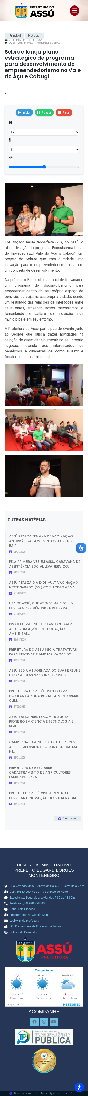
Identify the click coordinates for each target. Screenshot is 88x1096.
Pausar (46, 112)
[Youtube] (54, 1022)
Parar (66, 112)
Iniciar (27, 112)
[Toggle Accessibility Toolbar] (79, 1087)
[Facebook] (34, 1022)
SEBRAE (55, 43)
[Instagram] (44, 1022)
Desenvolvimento (21, 43)
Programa (42, 43)
